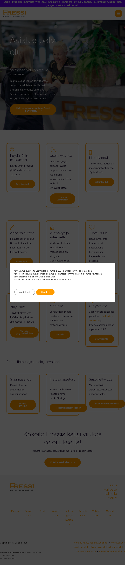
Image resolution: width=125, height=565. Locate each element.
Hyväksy (45, 292)
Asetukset (24, 292)
